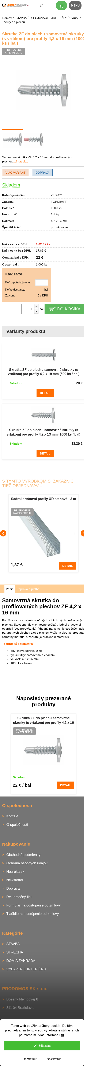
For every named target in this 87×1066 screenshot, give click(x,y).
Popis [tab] (9, 589)
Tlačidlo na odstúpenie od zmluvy (32, 914)
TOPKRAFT (59, 201)
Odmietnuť (30, 1059)
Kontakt (12, 816)
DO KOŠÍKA (68, 309)
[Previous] (3, 533)
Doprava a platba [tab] (27, 589)
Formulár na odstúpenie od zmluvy (33, 905)
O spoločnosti (17, 825)
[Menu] (77, 6)
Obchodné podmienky (23, 855)
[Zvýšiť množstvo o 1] (36, 306)
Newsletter (14, 880)
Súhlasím (45, 1045)
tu (62, 1035)
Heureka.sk (15, 872)
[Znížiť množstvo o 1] (36, 311)
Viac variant (15, 172)
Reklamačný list (19, 897)
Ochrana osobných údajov (27, 863)
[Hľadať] (38, 6)
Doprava (42, 172)
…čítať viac (20, 161)
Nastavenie (54, 1059)
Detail (45, 393)
